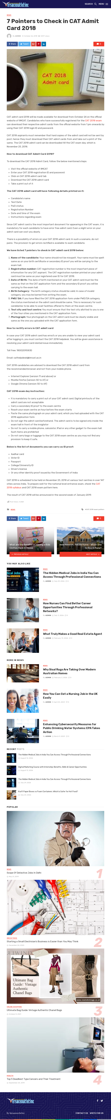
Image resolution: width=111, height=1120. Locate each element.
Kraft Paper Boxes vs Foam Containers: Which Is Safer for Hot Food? (48, 791)
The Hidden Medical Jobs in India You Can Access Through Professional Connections (72, 574)
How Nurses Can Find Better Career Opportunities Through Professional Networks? (67, 607)
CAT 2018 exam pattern (95, 509)
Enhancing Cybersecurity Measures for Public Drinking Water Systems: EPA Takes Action (71, 728)
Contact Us (82, 1113)
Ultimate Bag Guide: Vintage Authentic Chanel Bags (34, 1010)
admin (18, 36)
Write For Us (96, 1113)
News (9, 15)
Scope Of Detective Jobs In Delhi (24, 872)
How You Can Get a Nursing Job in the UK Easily (70, 695)
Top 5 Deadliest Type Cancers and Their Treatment (34, 1079)
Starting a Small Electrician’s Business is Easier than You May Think (42, 941)
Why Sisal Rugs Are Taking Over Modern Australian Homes (69, 671)
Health (10, 1076)
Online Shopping (14, 1007)
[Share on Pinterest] (38, 44)
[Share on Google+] (33, 44)
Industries (12, 938)
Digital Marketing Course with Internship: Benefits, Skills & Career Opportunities (52, 767)
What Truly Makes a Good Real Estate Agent (72, 634)
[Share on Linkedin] (43, 44)
